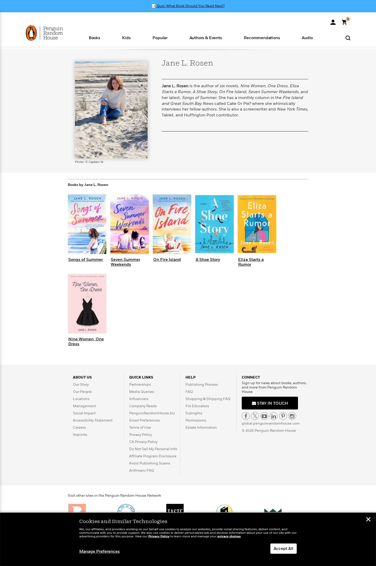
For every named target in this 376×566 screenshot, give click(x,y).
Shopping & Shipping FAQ (207, 398)
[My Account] (333, 20)
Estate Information (201, 427)
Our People (82, 391)
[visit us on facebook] (246, 416)
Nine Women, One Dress (86, 341)
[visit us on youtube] (264, 416)
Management (84, 406)
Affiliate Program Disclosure (152, 456)
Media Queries (141, 391)
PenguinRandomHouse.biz (152, 413)
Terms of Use (140, 427)
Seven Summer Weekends (125, 262)
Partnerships (140, 384)
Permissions (195, 420)
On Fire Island (167, 259)
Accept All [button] (283, 548)
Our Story (81, 384)
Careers (79, 427)
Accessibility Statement (93, 420)
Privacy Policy (140, 434)
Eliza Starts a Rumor (251, 262)
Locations (81, 398)
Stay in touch (272, 403)
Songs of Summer (85, 259)
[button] (94, 37)
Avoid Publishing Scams (149, 463)
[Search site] (348, 38)
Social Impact (84, 413)
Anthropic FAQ (141, 470)
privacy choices (229, 536)
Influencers (138, 398)
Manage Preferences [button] (99, 551)
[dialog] (188, 539)
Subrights (193, 413)
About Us (82, 377)
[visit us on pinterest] (283, 416)
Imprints (80, 434)
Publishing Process (201, 384)
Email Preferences (144, 420)
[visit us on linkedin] (274, 416)
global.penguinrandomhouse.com (271, 423)
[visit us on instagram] (292, 416)
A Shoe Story (208, 259)
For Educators (197, 406)
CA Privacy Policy (143, 441)
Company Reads (143, 406)
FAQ (189, 391)
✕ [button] (368, 520)
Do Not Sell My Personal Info (153, 449)
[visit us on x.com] (255, 416)
